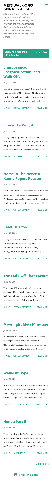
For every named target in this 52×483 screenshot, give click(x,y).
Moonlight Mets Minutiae (25, 324)
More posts (42, 464)
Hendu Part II (14, 421)
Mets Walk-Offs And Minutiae (18, 7)
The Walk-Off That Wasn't (25, 275)
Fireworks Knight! (18, 125)
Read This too (15, 227)
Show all (41, 51)
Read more (43, 108)
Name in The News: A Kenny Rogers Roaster (22, 176)
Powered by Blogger (27, 474)
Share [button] (6, 108)
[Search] (40, 5)
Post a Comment (21, 108)
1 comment (18, 156)
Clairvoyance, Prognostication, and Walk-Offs (21, 72)
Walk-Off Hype (15, 372)
